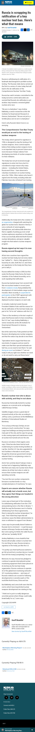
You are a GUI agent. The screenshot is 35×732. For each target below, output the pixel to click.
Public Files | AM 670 (9, 709)
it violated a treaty (11, 288)
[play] (3, 730)
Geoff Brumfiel (11, 27)
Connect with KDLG (9, 705)
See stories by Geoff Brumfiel (21, 631)
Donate (29, 2)
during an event (7, 350)
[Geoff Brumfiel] (6, 623)
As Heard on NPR (9, 607)
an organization (7, 222)
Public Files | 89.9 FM (9, 713)
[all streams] (32, 730)
